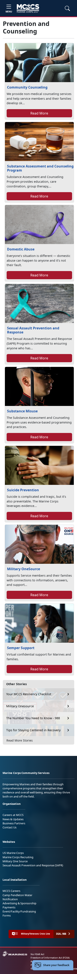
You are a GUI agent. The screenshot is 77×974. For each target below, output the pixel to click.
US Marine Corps (13, 853)
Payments (9, 907)
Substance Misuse (22, 411)
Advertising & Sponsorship (19, 903)
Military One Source (15, 861)
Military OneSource (23, 569)
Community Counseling (27, 87)
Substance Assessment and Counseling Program (40, 168)
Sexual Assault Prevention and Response (33, 330)
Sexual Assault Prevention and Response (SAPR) (33, 865)
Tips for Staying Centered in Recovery (33, 730)
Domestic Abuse (20, 249)
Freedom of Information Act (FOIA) (50, 957)
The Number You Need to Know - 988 (33, 718)
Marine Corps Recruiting (18, 857)
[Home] (28, 8)
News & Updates (13, 819)
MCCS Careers (11, 891)
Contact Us (9, 827)
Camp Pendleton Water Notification (17, 897)
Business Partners (14, 823)
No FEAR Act (37, 954)
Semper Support (20, 647)
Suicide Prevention (23, 490)
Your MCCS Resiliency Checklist (28, 694)
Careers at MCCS (13, 815)
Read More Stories (19, 740)
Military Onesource (20, 706)
